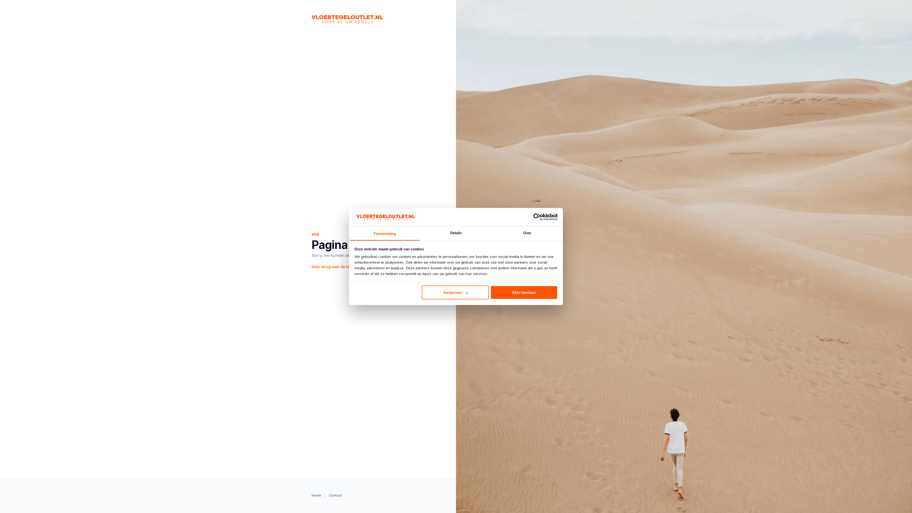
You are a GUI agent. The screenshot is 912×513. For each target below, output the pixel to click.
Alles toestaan (524, 292)
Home (316, 495)
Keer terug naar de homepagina (342, 266)
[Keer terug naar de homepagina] (365, 19)
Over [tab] (527, 233)
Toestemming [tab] (384, 233)
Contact (335, 495)
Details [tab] (456, 233)
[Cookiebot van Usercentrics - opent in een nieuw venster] (537, 217)
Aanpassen (452, 292)
